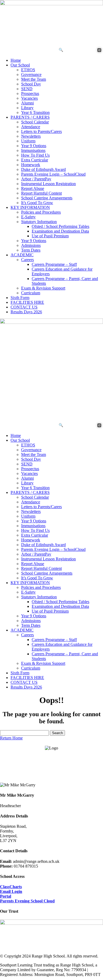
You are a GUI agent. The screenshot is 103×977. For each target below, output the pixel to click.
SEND (26, 88)
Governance (31, 74)
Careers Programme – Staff (54, 264)
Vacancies (29, 98)
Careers (27, 259)
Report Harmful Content (41, 193)
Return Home (11, 738)
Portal (5, 896)
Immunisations (33, 150)
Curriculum (30, 293)
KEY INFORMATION (30, 207)
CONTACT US (24, 307)
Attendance (30, 126)
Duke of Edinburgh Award (43, 169)
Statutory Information (39, 221)
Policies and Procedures (41, 212)
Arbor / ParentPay (36, 179)
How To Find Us (35, 155)
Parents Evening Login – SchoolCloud (53, 174)
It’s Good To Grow (37, 202)
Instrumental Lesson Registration (48, 183)
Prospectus (30, 93)
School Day (31, 84)
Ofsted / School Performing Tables (60, 226)
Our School (20, 65)
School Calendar (35, 122)
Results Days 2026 (26, 312)
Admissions (31, 245)
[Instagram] (99, 50)
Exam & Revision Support (43, 288)
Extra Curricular (34, 160)
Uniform (28, 141)
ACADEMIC (22, 255)
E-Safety (28, 217)
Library (27, 107)
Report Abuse (32, 188)
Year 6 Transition (35, 112)
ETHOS (28, 70)
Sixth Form (20, 297)
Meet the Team (33, 79)
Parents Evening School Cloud (27, 901)
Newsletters (31, 136)
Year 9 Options (33, 145)
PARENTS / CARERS (30, 117)
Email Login (11, 891)
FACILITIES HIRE (27, 302)
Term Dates (30, 250)
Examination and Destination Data (60, 231)
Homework (30, 164)
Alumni (27, 103)
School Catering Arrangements (46, 198)
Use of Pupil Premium (50, 236)
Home (16, 60)
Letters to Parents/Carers (41, 131)
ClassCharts (11, 886)
